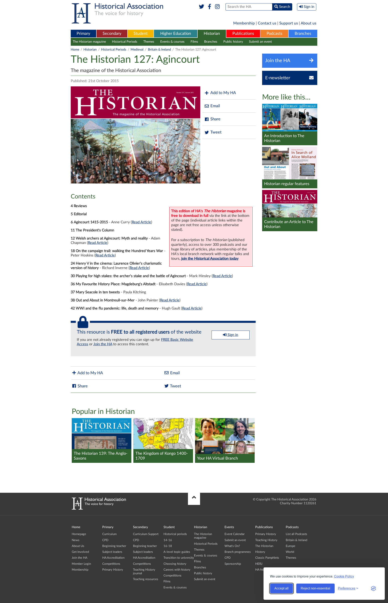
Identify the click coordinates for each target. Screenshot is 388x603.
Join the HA (102, 344)
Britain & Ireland (159, 49)
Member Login (81, 563)
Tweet (215, 132)
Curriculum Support (145, 534)
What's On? (232, 546)
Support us (288, 23)
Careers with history (176, 569)
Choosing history (174, 563)
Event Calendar (235, 534)
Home (75, 49)
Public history (233, 41)
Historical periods (175, 534)
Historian (212, 34)
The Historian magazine (89, 41)
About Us (78, 546)
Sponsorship (233, 563)
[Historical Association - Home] (99, 508)
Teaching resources (145, 579)
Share (215, 119)
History (260, 551)
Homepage (79, 534)
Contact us (267, 23)
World (290, 551)
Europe (290, 546)
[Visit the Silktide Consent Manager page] (373, 588)
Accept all (281, 588)
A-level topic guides (176, 551)
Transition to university (178, 557)
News (75, 540)
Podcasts (274, 34)
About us (308, 23)
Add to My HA (223, 93)
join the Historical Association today (209, 259)
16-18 (167, 546)
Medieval (137, 49)
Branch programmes (238, 551)
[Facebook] (209, 7)
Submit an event (260, 41)
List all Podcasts (296, 534)
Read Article (141, 222)
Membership (244, 23)
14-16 (167, 540)
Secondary (112, 34)
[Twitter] (201, 7)
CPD (105, 540)
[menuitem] (83, 34)
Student (141, 34)
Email (215, 106)
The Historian (264, 546)
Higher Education (175, 34)
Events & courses (172, 41)
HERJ (258, 563)
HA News (261, 569)
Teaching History (266, 540)
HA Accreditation (113, 557)
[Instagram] (217, 7)
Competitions (111, 563)
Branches (303, 34)
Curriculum (109, 534)
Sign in (232, 335)
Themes (148, 41)
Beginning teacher (114, 546)
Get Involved (80, 551)
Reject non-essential (315, 588)
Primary (83, 34)
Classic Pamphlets (267, 557)
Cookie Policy (344, 576)
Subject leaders (112, 551)
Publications (243, 34)
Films (194, 41)
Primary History (112, 569)
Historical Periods (124, 41)
